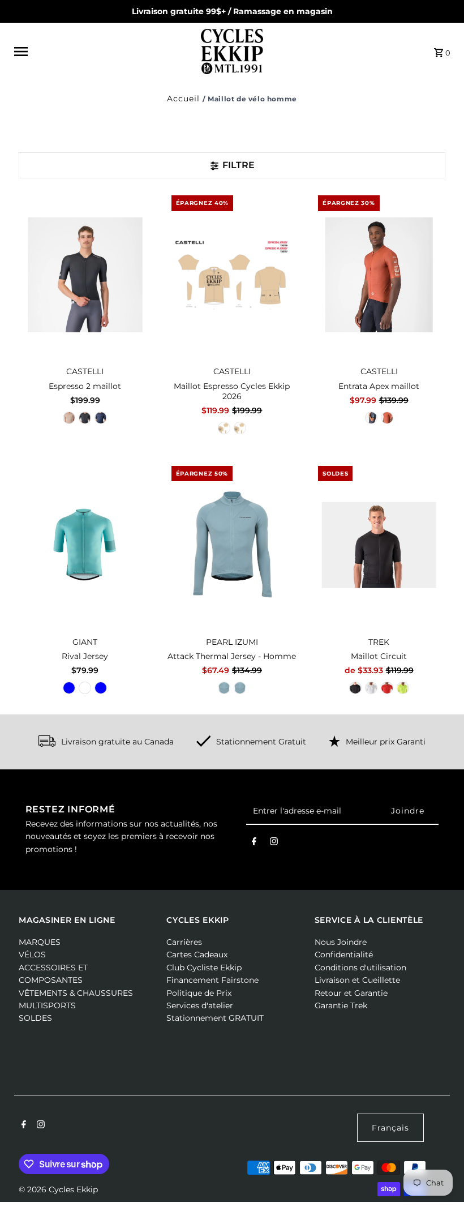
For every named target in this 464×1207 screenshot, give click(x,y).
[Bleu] (100, 417)
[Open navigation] (103, 51)
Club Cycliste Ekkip (204, 967)
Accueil (183, 98)
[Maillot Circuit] (378, 544)
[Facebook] (254, 843)
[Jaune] (403, 688)
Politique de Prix (198, 993)
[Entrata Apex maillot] (378, 274)
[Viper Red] (387, 688)
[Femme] (224, 428)
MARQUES (40, 942)
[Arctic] (240, 688)
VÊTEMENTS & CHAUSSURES (76, 993)
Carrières (184, 942)
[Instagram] (274, 843)
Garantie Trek (341, 1005)
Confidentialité (344, 954)
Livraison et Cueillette (357, 980)
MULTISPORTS (47, 1005)
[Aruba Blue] (69, 688)
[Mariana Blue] (100, 688)
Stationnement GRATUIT (215, 1018)
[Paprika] (387, 417)
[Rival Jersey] (85, 544)
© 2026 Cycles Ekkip (58, 1189)
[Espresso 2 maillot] (85, 274)
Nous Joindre (341, 942)
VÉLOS (32, 954)
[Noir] (85, 417)
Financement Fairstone (212, 980)
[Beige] (69, 417)
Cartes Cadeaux (196, 954)
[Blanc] (371, 688)
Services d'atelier (199, 1005)
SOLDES (35, 1018)
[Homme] (240, 428)
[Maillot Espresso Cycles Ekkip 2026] (232, 274)
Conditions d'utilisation (360, 967)
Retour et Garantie (351, 993)
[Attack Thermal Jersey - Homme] (232, 544)
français (390, 1128)
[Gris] (85, 688)
